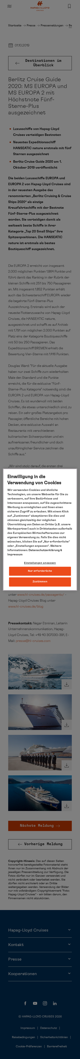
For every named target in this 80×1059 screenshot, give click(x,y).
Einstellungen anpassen (40, 563)
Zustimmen (40, 582)
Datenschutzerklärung (44, 550)
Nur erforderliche (40, 571)
